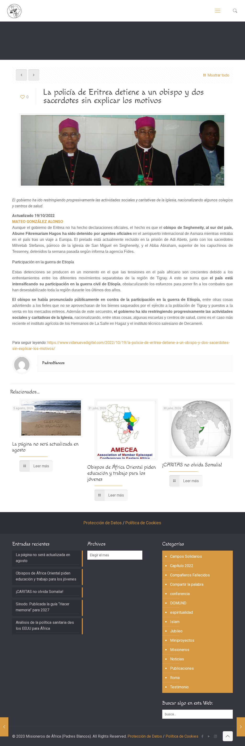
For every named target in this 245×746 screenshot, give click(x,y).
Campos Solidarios (186, 556)
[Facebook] (202, 736)
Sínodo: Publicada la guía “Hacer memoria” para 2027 (42, 607)
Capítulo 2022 (181, 566)
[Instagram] (215, 736)
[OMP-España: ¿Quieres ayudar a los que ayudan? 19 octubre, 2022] (4, 726)
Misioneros (179, 649)
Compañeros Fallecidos (190, 575)
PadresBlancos (53, 363)
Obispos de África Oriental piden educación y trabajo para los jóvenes (121, 473)
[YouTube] (209, 736)
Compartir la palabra (186, 584)
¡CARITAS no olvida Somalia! (192, 465)
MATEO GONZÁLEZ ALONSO (37, 221)
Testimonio (179, 687)
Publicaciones (182, 668)
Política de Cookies (143, 522)
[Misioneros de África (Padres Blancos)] (14, 11)
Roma (175, 677)
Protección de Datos (103, 522)
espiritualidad (181, 612)
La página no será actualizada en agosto (43, 558)
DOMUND (178, 603)
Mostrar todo (218, 75)
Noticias (177, 659)
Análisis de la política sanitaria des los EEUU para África (45, 625)
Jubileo (176, 631)
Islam (174, 621)
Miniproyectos (182, 640)
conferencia (180, 593)
